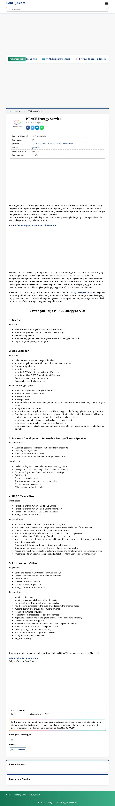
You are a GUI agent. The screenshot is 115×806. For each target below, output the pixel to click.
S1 (33, 140)
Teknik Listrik (68, 144)
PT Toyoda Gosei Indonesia (81, 59)
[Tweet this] (32, 128)
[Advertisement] (57, 34)
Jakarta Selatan (38, 147)
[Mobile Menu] (106, 3)
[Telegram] (37, 128)
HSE (39, 144)
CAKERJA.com (15, 3)
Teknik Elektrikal (47, 144)
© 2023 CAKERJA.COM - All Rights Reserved (57, 802)
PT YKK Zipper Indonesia (46, 59)
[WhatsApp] (42, 128)
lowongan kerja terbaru (80, 292)
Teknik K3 (58, 144)
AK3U (34, 144)
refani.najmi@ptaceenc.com (23, 658)
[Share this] (28, 128)
